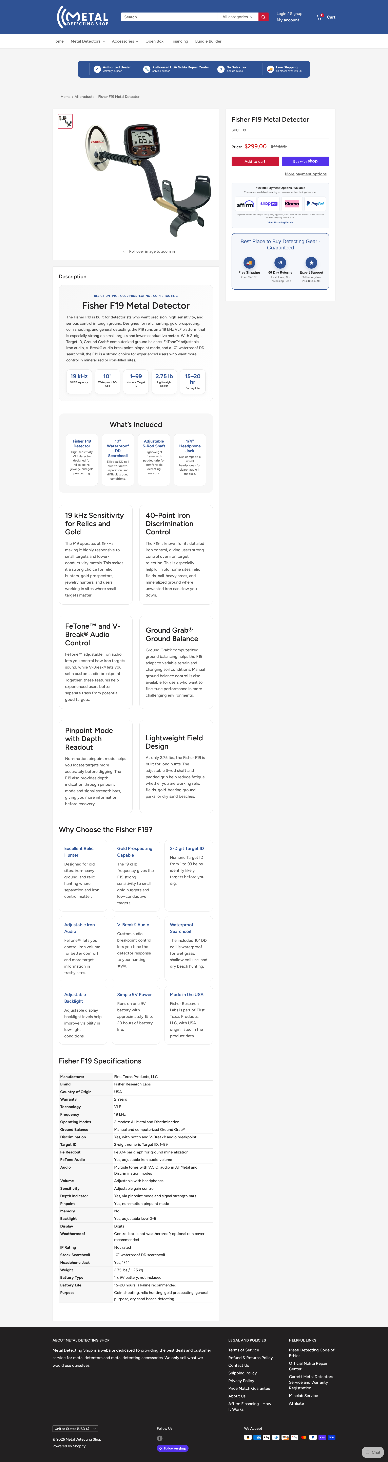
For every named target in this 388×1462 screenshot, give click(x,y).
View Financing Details (280, 222)
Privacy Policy (241, 1380)
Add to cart (255, 161)
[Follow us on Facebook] (159, 1438)
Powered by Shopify (69, 1446)
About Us (237, 1396)
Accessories (123, 41)
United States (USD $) (72, 1429)
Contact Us (238, 1365)
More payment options (306, 173)
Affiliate (296, 1403)
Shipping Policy (242, 1373)
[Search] (263, 17)
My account (288, 19)
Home (58, 41)
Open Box (154, 41)
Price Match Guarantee (249, 1388)
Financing (179, 41)
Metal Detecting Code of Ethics (312, 1353)
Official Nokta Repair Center (308, 1366)
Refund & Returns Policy (250, 1357)
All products (84, 96)
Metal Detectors (85, 41)
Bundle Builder (208, 41)
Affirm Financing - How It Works (249, 1406)
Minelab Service (303, 1395)
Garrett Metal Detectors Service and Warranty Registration (311, 1382)
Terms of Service (243, 1350)
